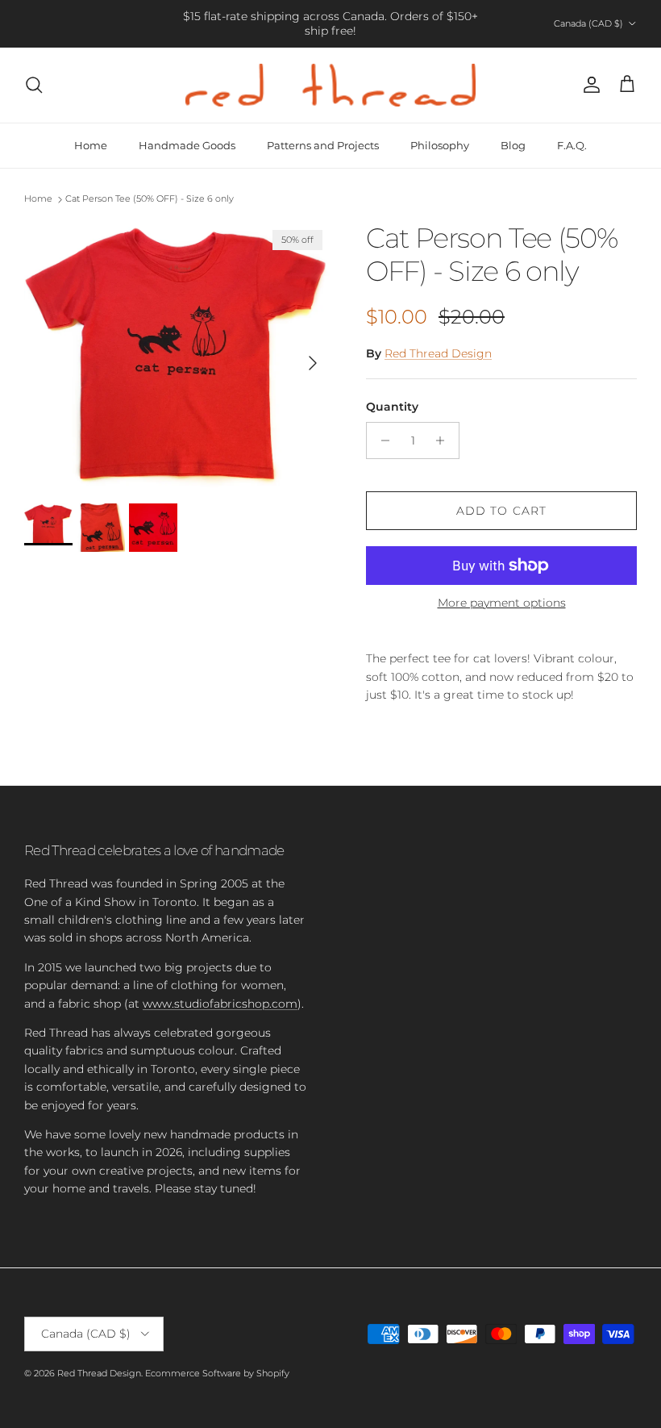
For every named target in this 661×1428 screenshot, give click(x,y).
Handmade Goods (187, 145)
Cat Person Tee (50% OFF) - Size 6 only (149, 199)
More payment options (502, 603)
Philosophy (439, 145)
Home (90, 145)
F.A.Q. (572, 145)
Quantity (392, 406)
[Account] (588, 84)
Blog (513, 145)
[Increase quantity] (444, 440)
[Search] (34, 84)
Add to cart (501, 510)
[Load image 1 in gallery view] (177, 354)
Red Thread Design (438, 353)
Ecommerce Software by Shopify (217, 1373)
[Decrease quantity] (381, 440)
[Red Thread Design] (330, 85)
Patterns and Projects (323, 145)
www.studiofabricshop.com (220, 1003)
